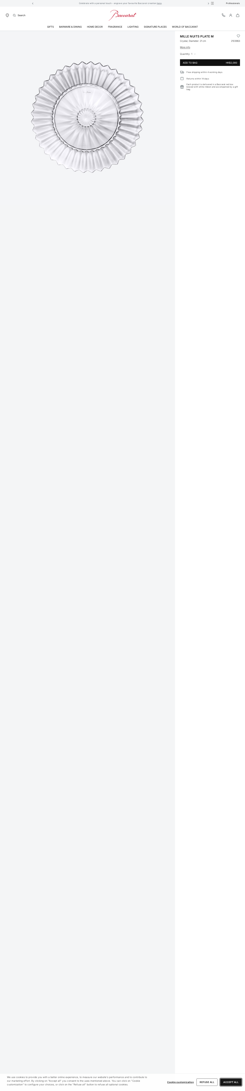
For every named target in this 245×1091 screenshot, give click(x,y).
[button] (33, 3)
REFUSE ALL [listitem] (207, 1082)
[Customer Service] (224, 15)
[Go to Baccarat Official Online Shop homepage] (122, 15)
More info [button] (185, 47)
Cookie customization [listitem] (180, 1082)
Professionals (233, 3)
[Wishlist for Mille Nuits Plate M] (238, 36)
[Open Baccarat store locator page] (7, 15)
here (159, 3)
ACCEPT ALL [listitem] (230, 1082)
